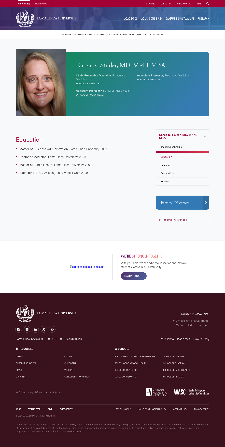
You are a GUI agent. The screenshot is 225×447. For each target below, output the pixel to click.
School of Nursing (173, 356)
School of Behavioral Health (131, 363)
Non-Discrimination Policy (152, 409)
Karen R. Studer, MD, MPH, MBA (178, 136)
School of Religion (173, 376)
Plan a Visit (183, 339)
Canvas (68, 356)
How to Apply (201, 339)
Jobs (18, 409)
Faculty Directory (175, 202)
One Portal (70, 363)
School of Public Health (91, 94)
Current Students (26, 363)
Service (165, 181)
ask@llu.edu (74, 339)
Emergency (66, 409)
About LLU (150, 3)
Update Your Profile (176, 220)
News (19, 370)
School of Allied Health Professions (135, 356)
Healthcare (41, 3)
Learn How (132, 276)
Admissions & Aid (151, 18)
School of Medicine (87, 83)
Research (203, 18)
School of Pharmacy (174, 363)
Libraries (21, 376)
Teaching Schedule (171, 146)
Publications (168, 173)
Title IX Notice (123, 409)
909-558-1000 (55, 339)
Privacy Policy (201, 409)
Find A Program (184, 3)
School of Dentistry (126, 370)
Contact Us (165, 3)
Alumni (20, 356)
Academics (130, 18)
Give (199, 3)
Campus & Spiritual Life (180, 18)
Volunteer (34, 409)
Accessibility (180, 409)
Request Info (166, 339)
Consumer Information (77, 376)
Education (166, 156)
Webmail (69, 370)
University (24, 3)
